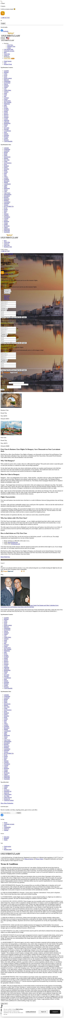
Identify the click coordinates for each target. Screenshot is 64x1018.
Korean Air (7, 799)
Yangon (6, 205)
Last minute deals (8, 49)
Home (5, 822)
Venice (6, 190)
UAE (5, 126)
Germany (6, 97)
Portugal (6, 117)
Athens (6, 227)
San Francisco (7, 163)
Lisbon (6, 220)
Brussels (6, 197)
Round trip (7, 296)
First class (6, 837)
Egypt (5, 75)
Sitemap (6, 830)
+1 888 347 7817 (5, 251)
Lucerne (6, 218)
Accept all (55, 1011)
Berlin (5, 154)
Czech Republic (8, 141)
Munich (6, 158)
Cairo (5, 191)
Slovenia (6, 129)
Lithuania (6, 121)
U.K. (5, 88)
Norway (6, 115)
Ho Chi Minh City (9, 206)
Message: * (4, 388)
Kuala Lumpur (8, 78)
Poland (6, 124)
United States (7, 90)
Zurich (6, 167)
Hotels (9, 48)
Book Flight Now (5, 557)
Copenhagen (7, 184)
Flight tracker (7, 846)
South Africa (7, 100)
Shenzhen (6, 203)
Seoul (5, 164)
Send (2, 389)
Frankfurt (6, 179)
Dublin (6, 224)
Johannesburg (7, 194)
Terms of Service (28, 859)
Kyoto (5, 208)
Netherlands (7, 81)
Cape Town (7, 193)
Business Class (11, 46)
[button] (3, 23)
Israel (5, 132)
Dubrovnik (7, 230)
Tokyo (5, 176)
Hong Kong (7, 157)
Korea (5, 106)
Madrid (6, 182)
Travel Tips (7, 54)
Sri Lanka (6, 127)
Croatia (6, 118)
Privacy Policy (39, 859)
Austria (6, 138)
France (6, 99)
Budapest (6, 221)
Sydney (6, 172)
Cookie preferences (31, 1011)
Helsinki (6, 214)
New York (6, 160)
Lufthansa (6, 785)
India (5, 105)
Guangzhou (7, 202)
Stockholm (7, 232)
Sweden (6, 108)
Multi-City (7, 299)
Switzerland (7, 82)
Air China (6, 796)
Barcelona (6, 181)
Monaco (6, 114)
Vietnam (6, 91)
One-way (6, 297)
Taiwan (6, 84)
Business (6, 838)
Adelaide (6, 148)
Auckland (6, 151)
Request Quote (8, 64)
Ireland (6, 111)
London (6, 178)
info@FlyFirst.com (13, 542)
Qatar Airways (8, 797)
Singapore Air (7, 791)
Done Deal (9, 58)
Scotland (6, 109)
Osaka (5, 161)
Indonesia (6, 120)
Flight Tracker (7, 61)
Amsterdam (7, 149)
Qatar (5, 94)
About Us (6, 55)
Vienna (6, 223)
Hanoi (5, 211)
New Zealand (7, 102)
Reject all (43, 1011)
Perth (5, 173)
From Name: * (4, 382)
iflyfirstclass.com (15, 544)
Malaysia (6, 79)
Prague (6, 209)
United (6, 787)
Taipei (5, 185)
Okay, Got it (4, 1003)
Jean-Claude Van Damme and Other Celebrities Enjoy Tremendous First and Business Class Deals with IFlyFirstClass (30, 606)
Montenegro (7, 123)
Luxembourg (7, 130)
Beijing (6, 152)
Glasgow (6, 215)
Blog (5, 52)
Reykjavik (6, 226)
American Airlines (9, 800)
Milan (5, 187)
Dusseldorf (7, 196)
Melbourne (7, 188)
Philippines (7, 103)
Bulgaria (6, 136)
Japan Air (6, 793)
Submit (18, 812)
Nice (5, 212)
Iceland (6, 112)
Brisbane (6, 200)
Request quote (8, 849)
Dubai (5, 155)
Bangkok (6, 166)
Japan (5, 76)
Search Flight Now (5, 317)
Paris (5, 175)
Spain (5, 93)
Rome (5, 170)
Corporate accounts (9, 51)
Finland (6, 133)
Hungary (6, 139)
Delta (5, 788)
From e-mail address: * (7, 384)
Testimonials (7, 827)
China (5, 73)
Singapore (6, 199)
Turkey (6, 87)
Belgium (6, 72)
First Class (10, 45)
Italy (5, 96)
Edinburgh (7, 229)
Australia (6, 70)
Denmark (6, 135)
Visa (5, 62)
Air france (6, 790)
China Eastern (7, 794)
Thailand (6, 85)
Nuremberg (7, 217)
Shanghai (6, 169)
